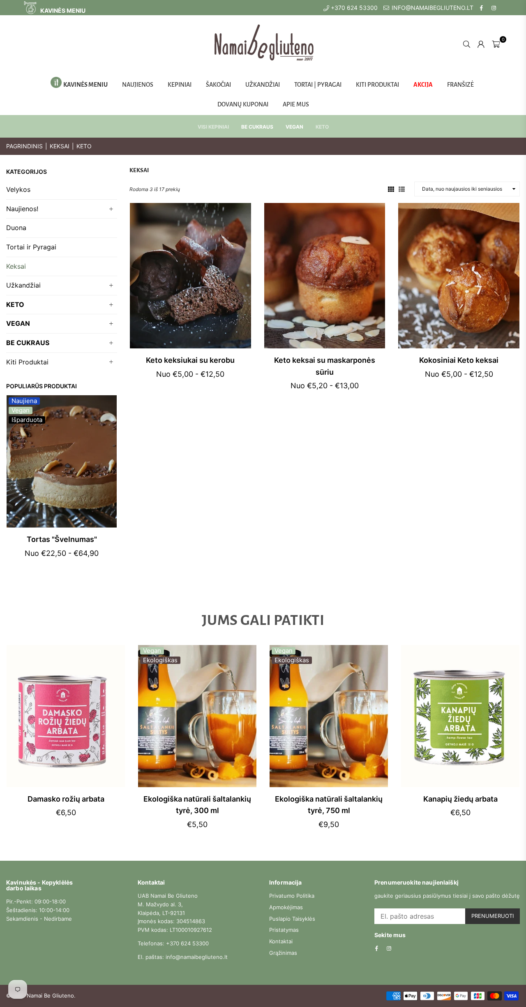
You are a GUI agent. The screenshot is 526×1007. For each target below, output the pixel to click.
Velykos (18, 189)
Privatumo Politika (291, 895)
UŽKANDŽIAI (262, 84)
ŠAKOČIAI (218, 84)
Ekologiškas (160, 660)
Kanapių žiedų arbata (460, 799)
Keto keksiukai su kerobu (190, 360)
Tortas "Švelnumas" (62, 539)
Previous (13, 488)
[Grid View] (391, 188)
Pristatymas (284, 929)
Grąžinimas (283, 952)
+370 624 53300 (353, 7)
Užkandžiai (23, 285)
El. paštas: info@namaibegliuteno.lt (183, 957)
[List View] (401, 188)
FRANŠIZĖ (460, 84)
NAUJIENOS (137, 84)
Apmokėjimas (286, 907)
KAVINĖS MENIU (62, 10)
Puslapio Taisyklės (292, 918)
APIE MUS (296, 104)
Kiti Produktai (27, 362)
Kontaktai (281, 941)
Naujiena (24, 401)
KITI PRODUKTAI (377, 84)
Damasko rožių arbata (66, 799)
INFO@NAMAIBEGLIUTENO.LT (431, 7)
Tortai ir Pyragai (31, 247)
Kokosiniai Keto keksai (458, 360)
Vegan (21, 410)
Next (110, 488)
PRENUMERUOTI (492, 916)
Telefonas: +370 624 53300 (173, 943)
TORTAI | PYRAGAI (317, 84)
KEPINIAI (179, 84)
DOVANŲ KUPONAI (242, 104)
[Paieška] (466, 43)
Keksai (59, 146)
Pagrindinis (24, 146)
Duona (16, 228)
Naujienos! (22, 209)
